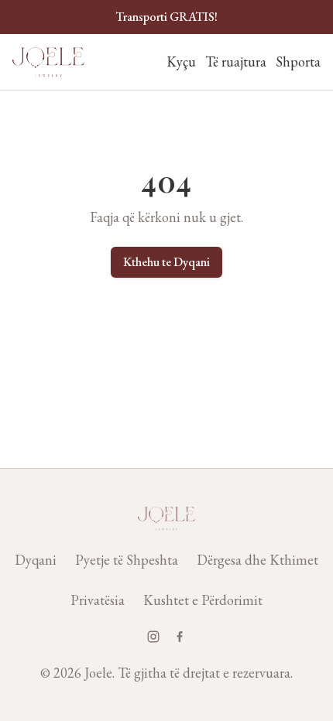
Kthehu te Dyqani (166, 262)
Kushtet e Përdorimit (203, 600)
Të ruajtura (235, 61)
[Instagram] (153, 637)
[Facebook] (180, 637)
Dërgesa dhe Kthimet (257, 560)
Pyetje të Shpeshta (126, 560)
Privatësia (97, 600)
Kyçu (181, 61)
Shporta (298, 61)
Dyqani (36, 560)
